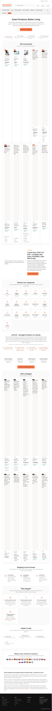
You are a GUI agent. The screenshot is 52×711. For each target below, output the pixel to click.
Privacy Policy (4, 704)
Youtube (28, 702)
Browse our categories (26, 29)
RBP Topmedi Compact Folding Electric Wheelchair (25, 459)
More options (6, 236)
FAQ (15, 704)
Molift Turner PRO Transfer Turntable (35, 129)
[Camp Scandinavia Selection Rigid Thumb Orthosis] (26, 183)
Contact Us (17, 703)
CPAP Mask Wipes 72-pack (16, 59)
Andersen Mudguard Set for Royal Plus (16, 555)
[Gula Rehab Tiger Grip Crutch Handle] (16, 183)
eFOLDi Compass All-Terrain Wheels (35, 554)
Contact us (27, 688)
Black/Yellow (16, 241)
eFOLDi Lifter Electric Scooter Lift (7, 554)
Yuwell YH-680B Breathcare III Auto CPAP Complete (44, 129)
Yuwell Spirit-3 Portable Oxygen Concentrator (35, 224)
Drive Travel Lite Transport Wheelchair (7, 59)
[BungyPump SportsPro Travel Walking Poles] (44, 183)
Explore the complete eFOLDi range (26, 366)
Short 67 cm (16, 470)
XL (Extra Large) (26, 241)
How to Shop (4, 700)
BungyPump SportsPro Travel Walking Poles (44, 223)
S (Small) (25, 236)
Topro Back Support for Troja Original (7, 459)
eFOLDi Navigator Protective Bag (44, 554)
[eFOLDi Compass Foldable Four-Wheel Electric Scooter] (26, 53)
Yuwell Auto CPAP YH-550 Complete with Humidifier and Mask (7, 224)
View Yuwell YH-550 (33, 273)
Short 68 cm (7, 470)
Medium (43, 139)
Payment (16, 702)
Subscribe (41, 703)
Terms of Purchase (18, 700)
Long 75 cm (16, 468)
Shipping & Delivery (5, 702)
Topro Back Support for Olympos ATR (16, 459)
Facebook (29, 699)
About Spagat (4, 699)
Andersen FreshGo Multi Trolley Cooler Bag (25, 555)
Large (6, 241)
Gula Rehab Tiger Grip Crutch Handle (16, 224)
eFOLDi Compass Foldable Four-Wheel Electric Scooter (26, 59)
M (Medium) (25, 238)
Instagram (29, 700)
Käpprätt (41, 602)
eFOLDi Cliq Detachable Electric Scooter (35, 459)
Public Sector (4, 703)
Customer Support (18, 699)
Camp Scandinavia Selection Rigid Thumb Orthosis (25, 225)
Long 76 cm (6, 468)
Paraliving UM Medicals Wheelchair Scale (44, 459)
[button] (48, 12)
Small (43, 137)
